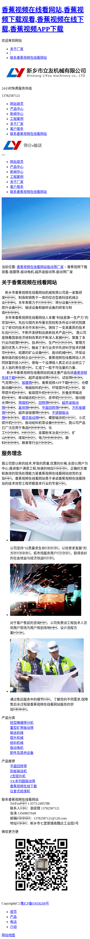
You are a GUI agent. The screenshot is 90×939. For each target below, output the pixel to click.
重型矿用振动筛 (21, 728)
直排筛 (23, 408)
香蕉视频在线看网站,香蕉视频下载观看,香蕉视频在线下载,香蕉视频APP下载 (43, 19)
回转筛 (44, 403)
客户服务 (16, 129)
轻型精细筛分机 (21, 723)
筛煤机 (23, 403)
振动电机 (16, 748)
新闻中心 (16, 114)
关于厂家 (16, 49)
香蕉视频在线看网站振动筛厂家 (40, 267)
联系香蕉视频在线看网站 (28, 57)
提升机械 (16, 738)
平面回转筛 (50, 408)
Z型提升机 (18, 776)
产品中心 (16, 109)
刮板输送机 (18, 771)
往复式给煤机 (20, 791)
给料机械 (16, 743)
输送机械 (16, 733)
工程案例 (16, 119)
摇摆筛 (27, 382)
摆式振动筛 (30, 418)
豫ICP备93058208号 (34, 903)
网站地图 (8, 935)
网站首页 (16, 104)
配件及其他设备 (21, 753)
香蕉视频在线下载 (23, 786)
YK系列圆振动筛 (22, 781)
